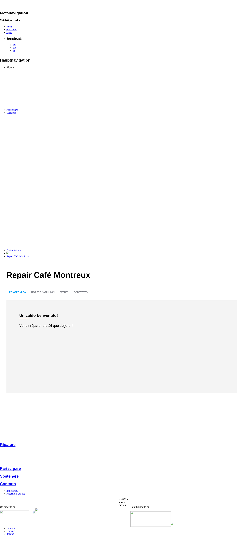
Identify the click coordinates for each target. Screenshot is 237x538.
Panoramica (17, 292)
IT (14, 50)
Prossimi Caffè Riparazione (20, 75)
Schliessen (32, 82)
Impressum (12, 490)
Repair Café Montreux (17, 256)
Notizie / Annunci (42, 292)
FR (14, 47)
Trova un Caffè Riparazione (27, 70)
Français (10, 531)
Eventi (64, 292)
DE (14, 44)
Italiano (10, 534)
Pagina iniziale (13, 250)
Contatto (81, 292)
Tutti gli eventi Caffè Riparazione (30, 73)
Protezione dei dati (15, 493)
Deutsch (10, 528)
